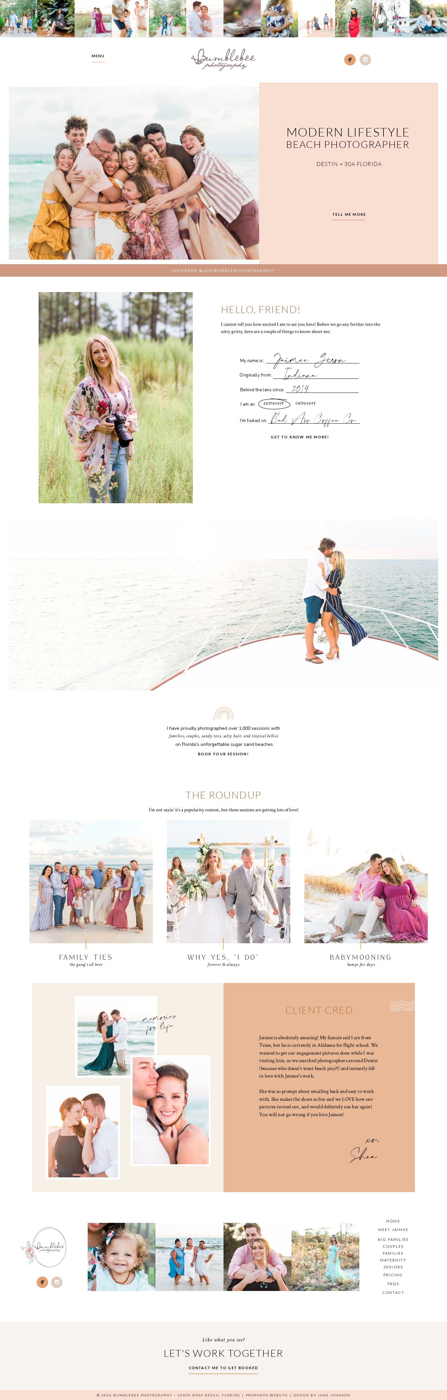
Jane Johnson (334, 1395)
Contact (393, 1292)
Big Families (393, 1239)
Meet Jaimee (393, 1229)
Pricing (393, 1275)
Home (393, 1221)
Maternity (393, 1260)
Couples (393, 1246)
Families (393, 1253)
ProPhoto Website (267, 1395)
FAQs (393, 1283)
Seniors (393, 1267)
